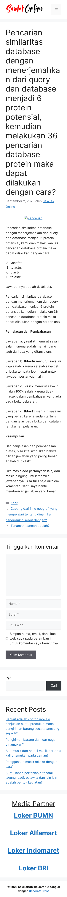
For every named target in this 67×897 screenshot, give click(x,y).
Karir (14, 503)
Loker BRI (33, 868)
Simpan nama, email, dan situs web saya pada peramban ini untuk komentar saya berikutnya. (34, 638)
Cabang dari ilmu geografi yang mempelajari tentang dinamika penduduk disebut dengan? (32, 514)
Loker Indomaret (33, 850)
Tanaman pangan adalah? (30, 526)
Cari (9, 678)
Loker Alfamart (33, 833)
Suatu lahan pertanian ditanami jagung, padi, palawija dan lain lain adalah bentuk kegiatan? (31, 777)
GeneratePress (39, 891)
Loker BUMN (33, 815)
